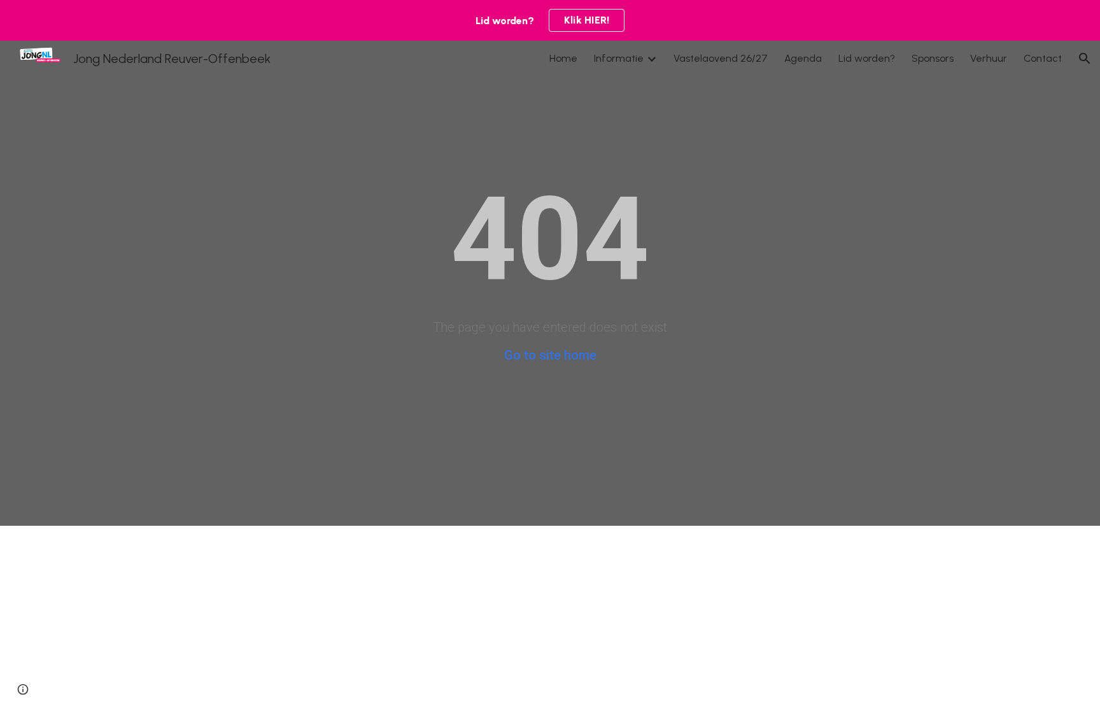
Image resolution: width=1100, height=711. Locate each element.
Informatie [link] (619, 58)
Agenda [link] (803, 58)
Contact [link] (1043, 58)
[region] (550, 20)
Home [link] (563, 58)
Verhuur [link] (988, 58)
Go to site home (550, 355)
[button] (1084, 58)
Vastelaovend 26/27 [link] (720, 58)
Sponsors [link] (933, 58)
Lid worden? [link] (866, 58)
